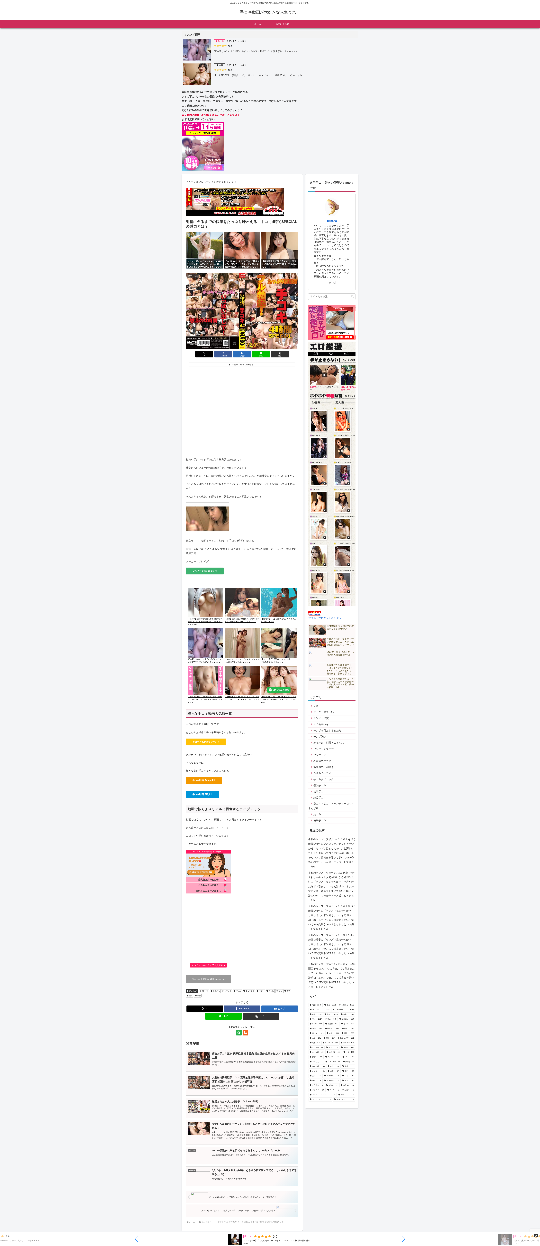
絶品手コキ (193, 991)
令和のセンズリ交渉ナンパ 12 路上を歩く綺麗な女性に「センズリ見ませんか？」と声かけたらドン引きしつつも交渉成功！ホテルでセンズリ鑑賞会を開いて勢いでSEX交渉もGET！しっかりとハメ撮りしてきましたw (332, 917)
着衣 (288, 991)
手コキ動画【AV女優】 (204, 780)
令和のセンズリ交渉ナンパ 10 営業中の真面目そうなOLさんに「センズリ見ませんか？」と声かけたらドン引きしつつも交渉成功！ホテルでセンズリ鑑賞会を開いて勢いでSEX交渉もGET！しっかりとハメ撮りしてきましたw (332, 975)
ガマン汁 (227, 991)
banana (332, 220)
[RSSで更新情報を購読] (245, 1032)
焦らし (271, 991)
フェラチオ (250, 991)
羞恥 (199, 996)
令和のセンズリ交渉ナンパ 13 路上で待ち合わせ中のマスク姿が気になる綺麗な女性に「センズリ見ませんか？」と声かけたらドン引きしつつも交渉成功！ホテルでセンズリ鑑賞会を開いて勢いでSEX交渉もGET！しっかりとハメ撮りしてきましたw (332, 886)
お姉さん (216, 991)
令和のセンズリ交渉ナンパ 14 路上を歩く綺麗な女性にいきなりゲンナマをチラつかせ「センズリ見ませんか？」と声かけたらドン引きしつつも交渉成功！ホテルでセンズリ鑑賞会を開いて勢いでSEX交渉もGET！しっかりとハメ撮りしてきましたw (332, 853)
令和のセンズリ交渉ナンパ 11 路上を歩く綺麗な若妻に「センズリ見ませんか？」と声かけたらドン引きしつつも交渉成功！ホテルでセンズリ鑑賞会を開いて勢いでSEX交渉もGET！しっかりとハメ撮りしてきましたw (331, 946)
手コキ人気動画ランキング (206, 742)
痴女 (280, 991)
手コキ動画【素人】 (203, 794)
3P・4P (205, 991)
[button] (137, 1239)
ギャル (238, 991)
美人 (191, 996)
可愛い (261, 991)
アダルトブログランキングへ (324, 618)
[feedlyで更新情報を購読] (239, 1032)
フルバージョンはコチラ (205, 571)
